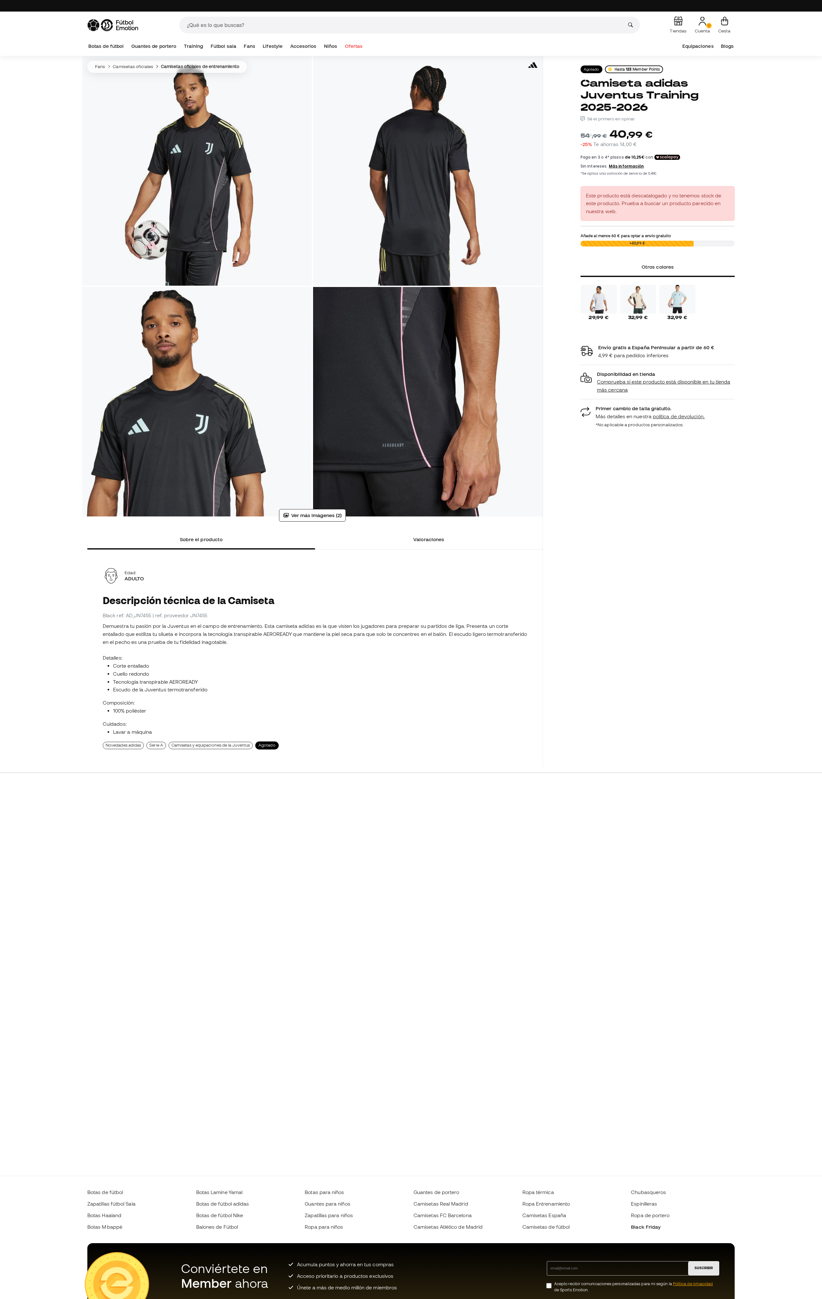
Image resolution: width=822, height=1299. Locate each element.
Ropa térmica (538, 1192)
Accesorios (303, 46)
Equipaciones (698, 46)
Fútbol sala (223, 46)
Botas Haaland (104, 1215)
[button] (658, 382)
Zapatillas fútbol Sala (111, 1204)
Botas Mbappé (104, 1227)
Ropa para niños (324, 1227)
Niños (330, 46)
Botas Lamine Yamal (219, 1192)
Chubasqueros (648, 1192)
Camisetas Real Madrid (441, 1204)
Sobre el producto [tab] (201, 539)
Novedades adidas (123, 745)
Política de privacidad (693, 1284)
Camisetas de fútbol (546, 1227)
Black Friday (645, 1227)
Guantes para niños (327, 1204)
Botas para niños (324, 1192)
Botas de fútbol (106, 46)
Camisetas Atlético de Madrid (448, 1227)
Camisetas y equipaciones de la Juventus (210, 745)
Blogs (727, 46)
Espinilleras (644, 1204)
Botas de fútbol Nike (219, 1215)
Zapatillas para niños (329, 1215)
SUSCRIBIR (704, 1268)
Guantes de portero (153, 46)
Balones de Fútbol (217, 1227)
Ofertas (354, 46)
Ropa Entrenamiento (546, 1204)
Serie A (156, 745)
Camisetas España (544, 1215)
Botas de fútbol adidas (222, 1204)
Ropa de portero (650, 1215)
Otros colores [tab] (658, 267)
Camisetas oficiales (133, 66)
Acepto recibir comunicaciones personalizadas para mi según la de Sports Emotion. (633, 1287)
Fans (249, 46)
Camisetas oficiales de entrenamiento (200, 66)
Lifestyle (273, 46)
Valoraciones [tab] (428, 539)
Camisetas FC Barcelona (443, 1215)
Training (193, 46)
